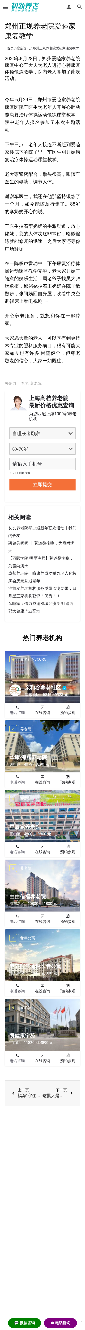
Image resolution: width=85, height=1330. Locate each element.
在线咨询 (42, 712)
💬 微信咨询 (24, 1323)
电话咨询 (17, 712)
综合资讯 (23, 48)
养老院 (36, 383)
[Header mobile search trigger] (79, 7)
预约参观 (67, 712)
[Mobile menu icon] (5, 7)
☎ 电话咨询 (60, 1323)
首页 (10, 48)
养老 (24, 383)
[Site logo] (25, 7)
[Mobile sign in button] (69, 7)
